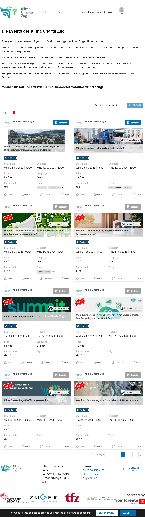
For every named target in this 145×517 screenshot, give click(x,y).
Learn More (106, 512)
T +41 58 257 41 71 (93, 470)
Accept (128, 512)
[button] (133, 469)
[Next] (140, 454)
